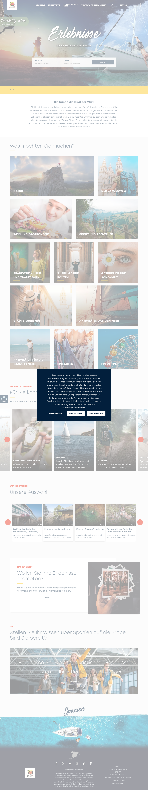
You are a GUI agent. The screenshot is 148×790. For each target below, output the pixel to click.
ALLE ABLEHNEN (76, 414)
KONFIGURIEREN (55, 414)
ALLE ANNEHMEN (96, 414)
